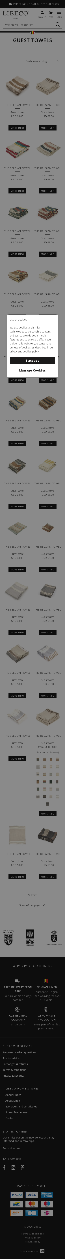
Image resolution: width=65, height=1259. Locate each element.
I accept (32, 360)
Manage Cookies (32, 370)
